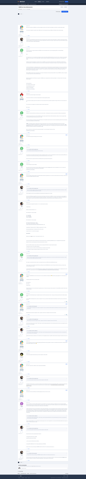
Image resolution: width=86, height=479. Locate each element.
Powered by (65, 477)
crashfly (22, 41)
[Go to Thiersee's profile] (21, 94)
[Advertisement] (43, 19)
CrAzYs (65, 301)
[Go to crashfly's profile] (21, 39)
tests (31, 236)
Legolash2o (21, 9)
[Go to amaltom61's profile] (21, 354)
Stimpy (22, 52)
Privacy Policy (23, 477)
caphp (21, 206)
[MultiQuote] (26, 35)
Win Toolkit (28, 9)
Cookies (29, 477)
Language (19, 477)
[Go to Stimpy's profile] (21, 50)
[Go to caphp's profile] (21, 203)
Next (21, 462)
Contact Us (26, 477)
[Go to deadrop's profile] (21, 403)
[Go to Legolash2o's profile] (21, 27)
